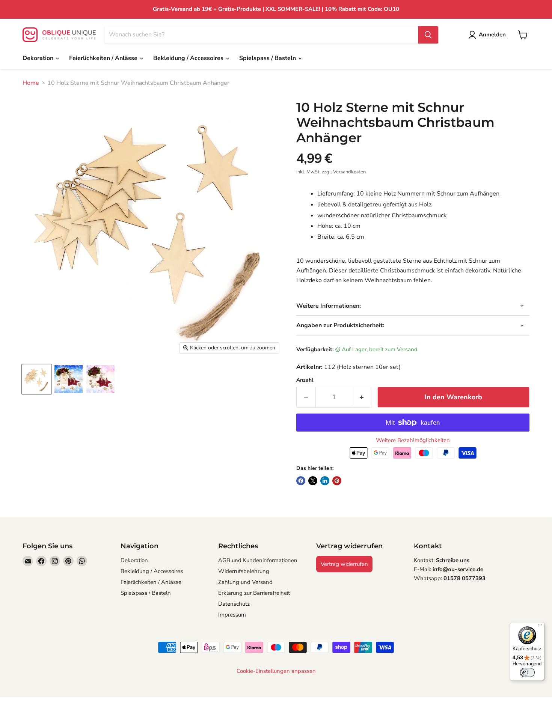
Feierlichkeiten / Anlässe (104, 58)
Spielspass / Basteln (268, 58)
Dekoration (39, 58)
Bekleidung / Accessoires (189, 58)
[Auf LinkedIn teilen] (324, 480)
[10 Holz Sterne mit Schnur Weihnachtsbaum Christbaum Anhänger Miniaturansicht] (36, 379)
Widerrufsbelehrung (243, 571)
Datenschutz (234, 604)
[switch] (527, 672)
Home (31, 83)
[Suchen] (428, 35)
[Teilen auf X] (312, 480)
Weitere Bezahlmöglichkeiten (413, 440)
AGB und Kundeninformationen (257, 560)
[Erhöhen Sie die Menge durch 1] (361, 397)
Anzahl (304, 380)
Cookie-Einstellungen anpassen (276, 671)
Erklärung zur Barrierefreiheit (254, 593)
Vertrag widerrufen (344, 564)
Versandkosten (349, 171)
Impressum (232, 614)
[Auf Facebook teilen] (300, 480)
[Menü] (539, 626)
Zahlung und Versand (245, 582)
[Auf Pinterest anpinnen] (336, 480)
